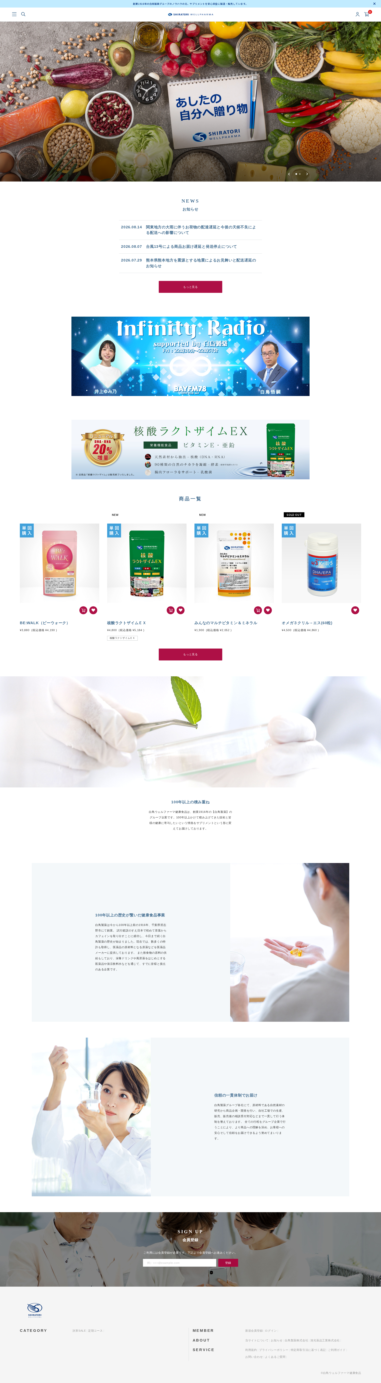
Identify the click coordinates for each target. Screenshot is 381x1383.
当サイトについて (257, 1340)
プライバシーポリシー (274, 1349)
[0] (366, 14)
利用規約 (251, 1349)
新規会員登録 (254, 1330)
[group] (190, 102)
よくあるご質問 (275, 1356)
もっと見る (190, 286)
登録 (228, 1262)
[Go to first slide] (307, 174)
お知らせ (277, 1340)
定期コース (95, 1330)
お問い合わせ (254, 1356)
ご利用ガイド (337, 1349)
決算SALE (79, 1330)
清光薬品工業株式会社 (325, 1340)
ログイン (271, 1330)
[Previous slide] (289, 174)
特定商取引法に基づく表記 (308, 1349)
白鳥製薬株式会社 (296, 1340)
